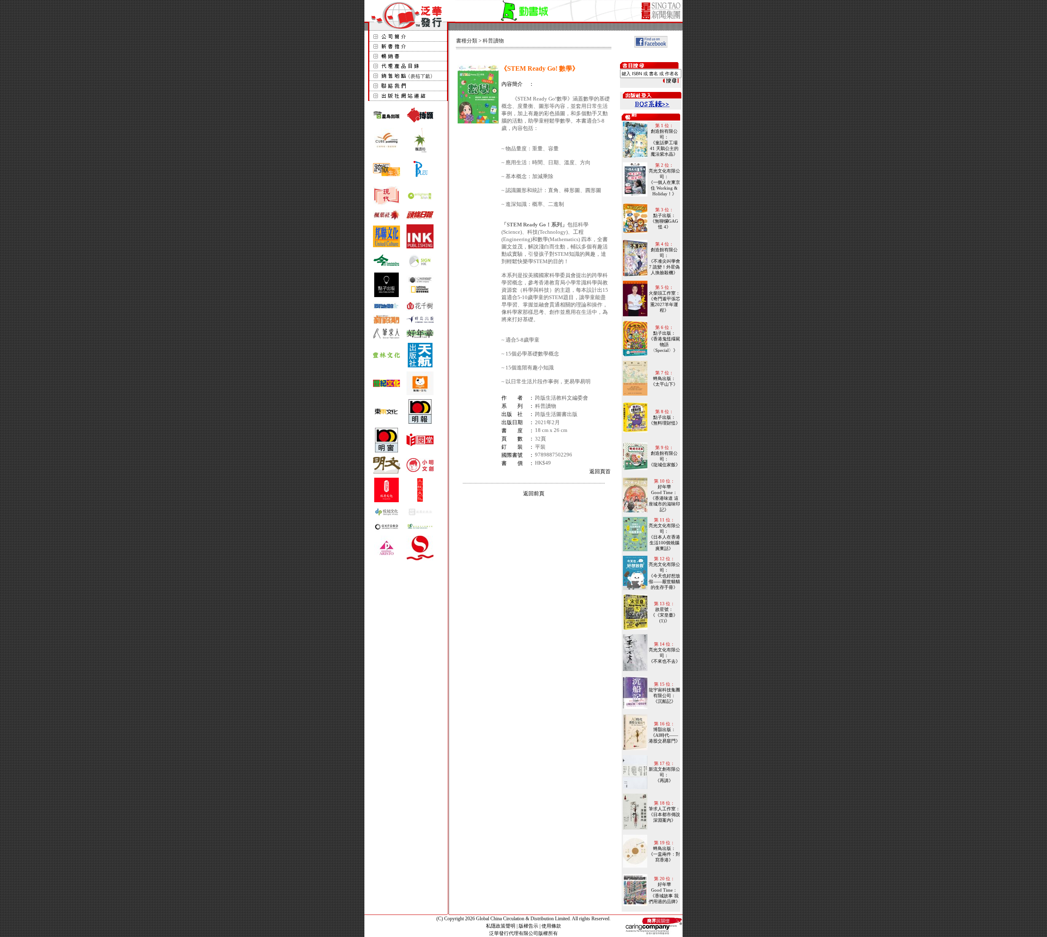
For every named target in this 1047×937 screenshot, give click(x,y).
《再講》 (664, 780)
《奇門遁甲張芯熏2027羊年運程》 (664, 304)
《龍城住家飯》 (664, 464)
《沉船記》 (664, 701)
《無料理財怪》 (664, 422)
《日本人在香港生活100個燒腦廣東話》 (664, 542)
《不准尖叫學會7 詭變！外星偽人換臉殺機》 (664, 267)
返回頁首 (600, 471)
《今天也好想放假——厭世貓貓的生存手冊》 (664, 581)
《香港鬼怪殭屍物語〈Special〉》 (664, 344)
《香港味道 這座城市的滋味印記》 (664, 504)
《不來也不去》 (664, 661)
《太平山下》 (664, 384)
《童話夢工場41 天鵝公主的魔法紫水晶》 (664, 148)
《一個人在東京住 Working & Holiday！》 (664, 188)
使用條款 (551, 926)
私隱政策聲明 (500, 926)
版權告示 (528, 926)
